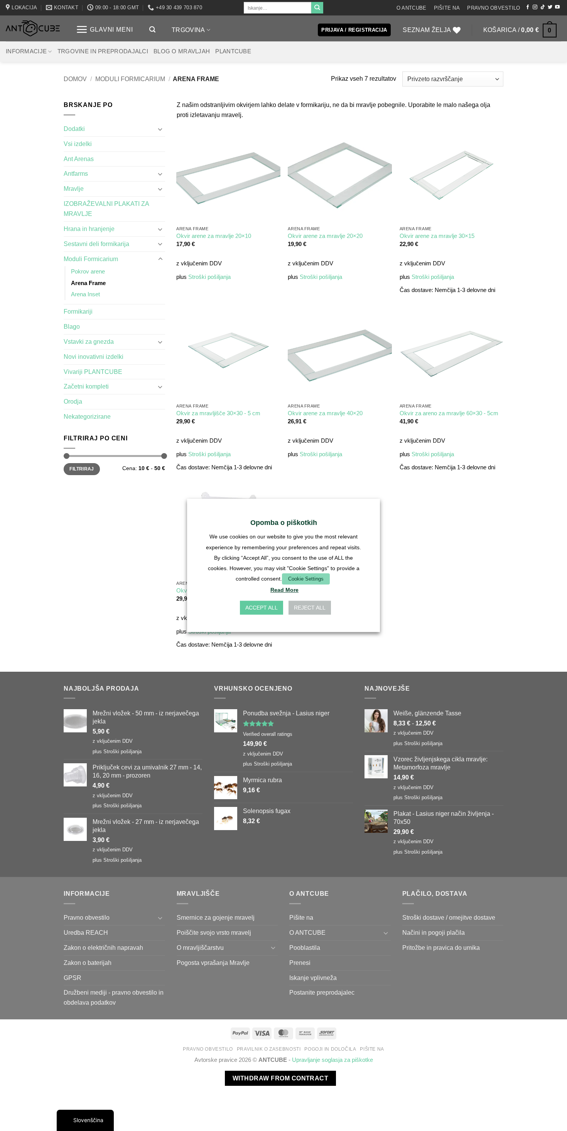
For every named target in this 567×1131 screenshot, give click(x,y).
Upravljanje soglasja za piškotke (332, 1060)
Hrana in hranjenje (89, 228)
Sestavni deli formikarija (96, 243)
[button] (104, 29)
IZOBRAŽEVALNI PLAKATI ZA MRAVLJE (106, 208)
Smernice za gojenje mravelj (216, 917)
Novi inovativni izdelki (93, 356)
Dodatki (74, 128)
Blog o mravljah (182, 51)
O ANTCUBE (411, 8)
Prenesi (299, 962)
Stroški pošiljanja (209, 277)
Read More (284, 590)
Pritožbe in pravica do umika (441, 947)
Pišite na (447, 8)
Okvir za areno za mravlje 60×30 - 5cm (449, 413)
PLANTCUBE (233, 51)
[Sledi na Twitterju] (550, 7)
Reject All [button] (310, 608)
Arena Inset (85, 294)
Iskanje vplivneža (313, 977)
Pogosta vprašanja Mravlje (213, 962)
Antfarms (76, 173)
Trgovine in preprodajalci (102, 51)
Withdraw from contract (280, 1078)
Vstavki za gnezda (89, 341)
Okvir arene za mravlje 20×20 (325, 236)
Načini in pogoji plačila (433, 932)
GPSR (72, 977)
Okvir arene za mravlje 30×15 (437, 236)
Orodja (73, 401)
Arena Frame (88, 283)
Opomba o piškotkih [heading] (283, 522)
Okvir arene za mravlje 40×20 (325, 413)
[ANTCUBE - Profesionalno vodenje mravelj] (33, 28)
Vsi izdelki (78, 143)
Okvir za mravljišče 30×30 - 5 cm (218, 413)
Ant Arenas (79, 158)
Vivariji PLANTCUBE (93, 371)
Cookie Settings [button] (306, 579)
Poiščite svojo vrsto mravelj (214, 932)
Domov (75, 78)
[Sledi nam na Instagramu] (535, 7)
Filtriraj (81, 469)
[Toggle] (160, 129)
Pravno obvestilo (493, 8)
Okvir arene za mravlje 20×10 (213, 236)
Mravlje (74, 188)
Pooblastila (304, 947)
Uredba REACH (86, 932)
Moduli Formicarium (130, 78)
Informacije (26, 51)
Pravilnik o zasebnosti (269, 1049)
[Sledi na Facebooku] (527, 7)
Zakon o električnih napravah (103, 947)
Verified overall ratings (267, 734)
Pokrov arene (88, 271)
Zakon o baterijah (87, 962)
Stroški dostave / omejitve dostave (448, 917)
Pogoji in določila (330, 1049)
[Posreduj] (317, 8)
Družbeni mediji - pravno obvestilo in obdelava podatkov (114, 997)
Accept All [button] (261, 608)
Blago (72, 326)
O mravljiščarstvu (200, 947)
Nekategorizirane (87, 416)
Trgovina (188, 29)
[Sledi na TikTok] (542, 7)
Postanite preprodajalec (321, 992)
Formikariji (78, 311)
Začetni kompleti (86, 386)
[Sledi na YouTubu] (557, 7)
